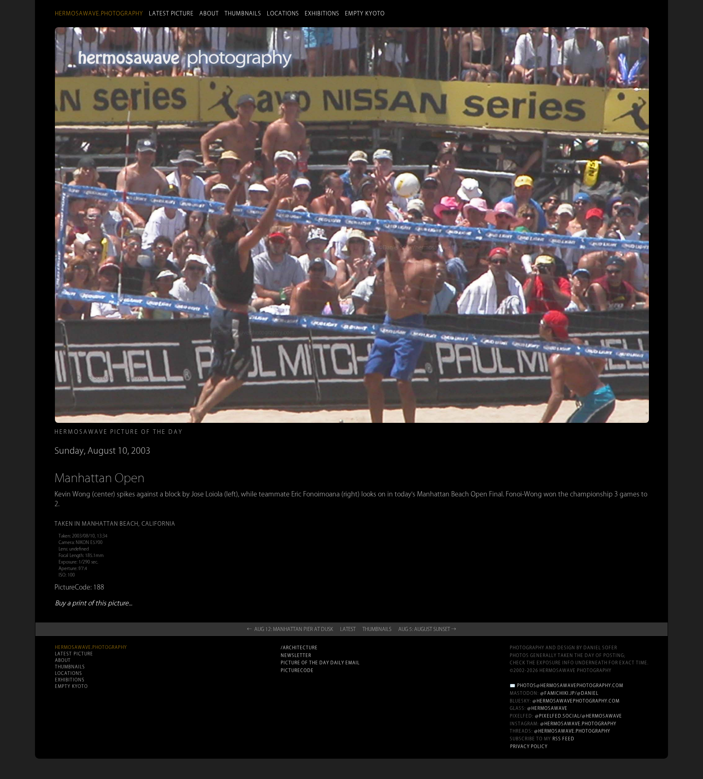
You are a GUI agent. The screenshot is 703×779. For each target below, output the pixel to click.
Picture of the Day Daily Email (320, 663)
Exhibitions (322, 13)
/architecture (299, 648)
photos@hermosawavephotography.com (570, 685)
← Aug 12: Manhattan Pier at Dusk (290, 629)
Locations (283, 13)
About (209, 13)
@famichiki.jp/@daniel (569, 693)
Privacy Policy (529, 746)
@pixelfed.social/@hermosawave (578, 716)
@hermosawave (547, 708)
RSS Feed (563, 739)
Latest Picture (171, 13)
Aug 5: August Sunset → (427, 629)
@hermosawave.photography (578, 724)
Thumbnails (243, 13)
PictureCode (297, 670)
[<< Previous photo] (160, 492)
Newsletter (296, 655)
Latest (348, 629)
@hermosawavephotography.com (576, 701)
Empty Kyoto (365, 13)
